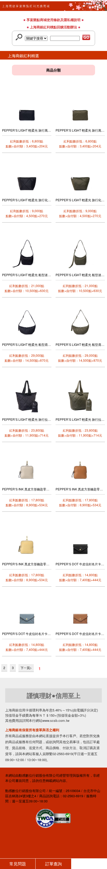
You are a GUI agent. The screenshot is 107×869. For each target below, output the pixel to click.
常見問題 (17, 864)
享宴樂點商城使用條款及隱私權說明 (53, 19)
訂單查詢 (53, 864)
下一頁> (26, 667)
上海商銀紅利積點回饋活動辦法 (53, 26)
